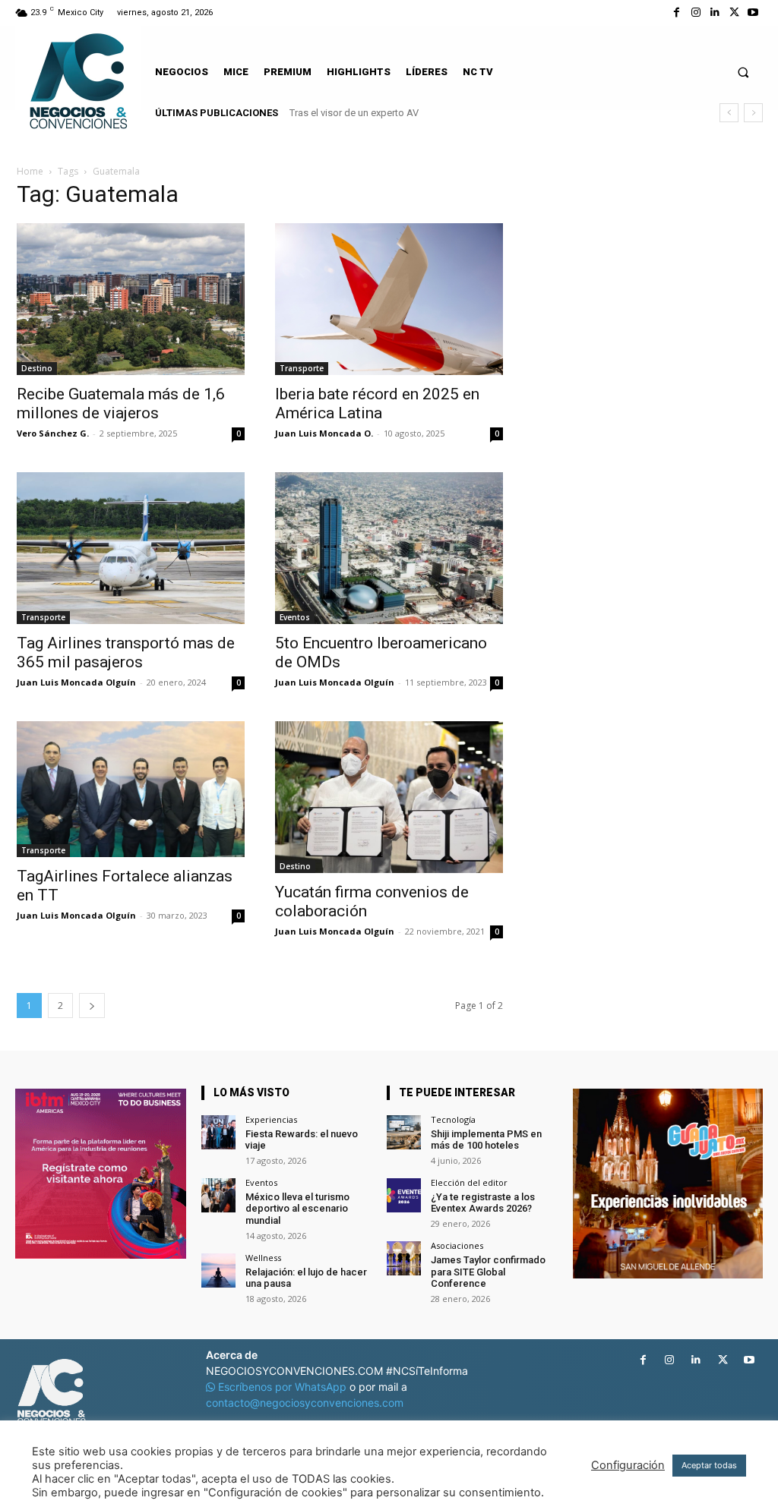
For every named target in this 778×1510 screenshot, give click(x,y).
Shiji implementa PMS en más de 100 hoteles (486, 1140)
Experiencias (271, 1119)
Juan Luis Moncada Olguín (76, 682)
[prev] (728, 112)
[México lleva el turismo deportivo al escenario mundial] (218, 1195)
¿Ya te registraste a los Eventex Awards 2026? (483, 1203)
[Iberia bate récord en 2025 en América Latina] (389, 299)
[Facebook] (676, 12)
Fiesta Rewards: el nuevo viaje (301, 1140)
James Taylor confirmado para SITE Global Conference (488, 1271)
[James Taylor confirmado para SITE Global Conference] (404, 1258)
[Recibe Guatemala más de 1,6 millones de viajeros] (131, 299)
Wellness (263, 1257)
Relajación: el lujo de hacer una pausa (306, 1278)
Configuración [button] (628, 1465)
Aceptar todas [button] (709, 1465)
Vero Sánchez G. (53, 433)
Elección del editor (469, 1182)
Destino (36, 368)
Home (30, 171)
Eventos (295, 617)
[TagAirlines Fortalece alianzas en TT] (131, 789)
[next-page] (92, 1005)
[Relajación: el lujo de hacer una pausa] (218, 1270)
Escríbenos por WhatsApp (282, 1386)
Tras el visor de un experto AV (354, 112)
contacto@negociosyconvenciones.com (304, 1402)
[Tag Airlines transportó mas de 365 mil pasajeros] (131, 548)
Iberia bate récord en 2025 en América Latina (377, 403)
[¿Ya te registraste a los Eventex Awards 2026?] (404, 1195)
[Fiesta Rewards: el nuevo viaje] (218, 1132)
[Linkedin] (714, 12)
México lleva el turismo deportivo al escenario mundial (297, 1208)
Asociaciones (457, 1245)
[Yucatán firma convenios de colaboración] (389, 797)
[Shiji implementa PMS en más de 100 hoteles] (404, 1132)
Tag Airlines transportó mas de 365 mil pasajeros (126, 652)
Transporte (302, 368)
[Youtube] (753, 12)
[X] (734, 12)
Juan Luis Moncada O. (324, 433)
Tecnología (453, 1119)
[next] (753, 112)
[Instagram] (695, 12)
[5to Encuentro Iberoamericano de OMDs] (389, 548)
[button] (743, 71)
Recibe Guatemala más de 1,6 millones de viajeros (121, 403)
